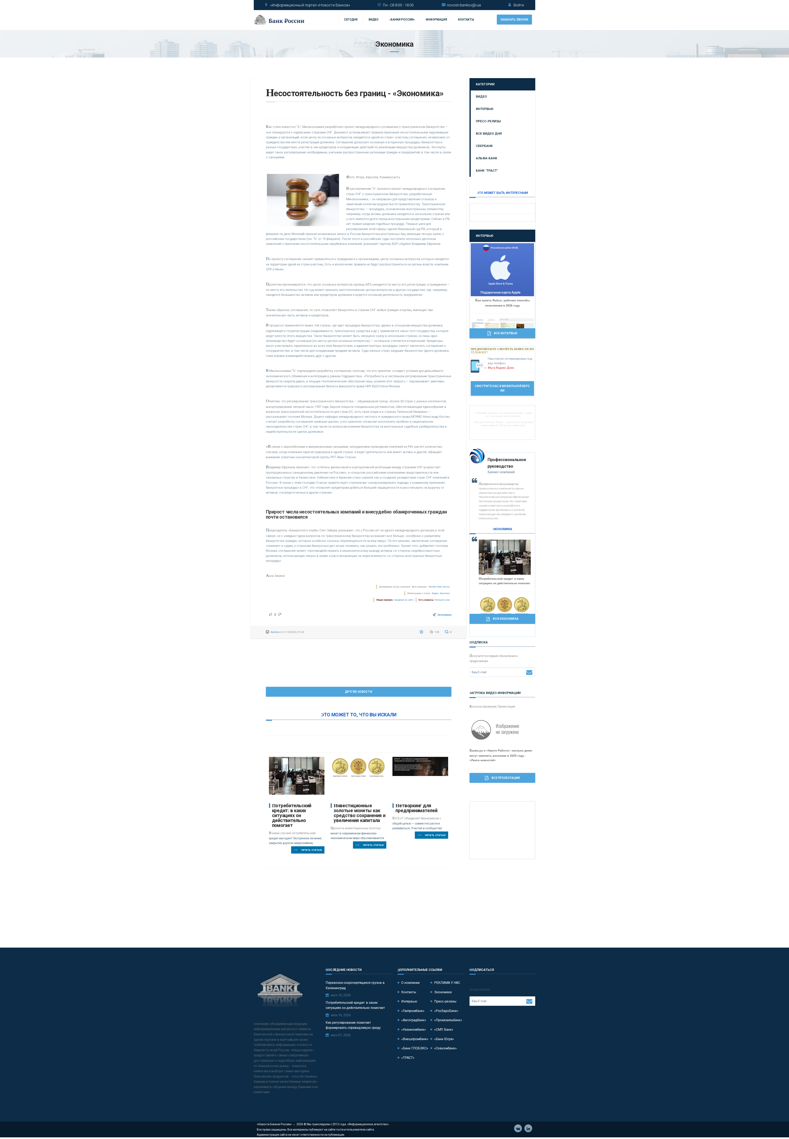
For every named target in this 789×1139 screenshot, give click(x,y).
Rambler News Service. (439, 586)
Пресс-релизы (488, 121)
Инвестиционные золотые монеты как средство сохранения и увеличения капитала (359, 813)
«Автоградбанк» (413, 1020)
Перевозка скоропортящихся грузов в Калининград (355, 985)
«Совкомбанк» (445, 1048)
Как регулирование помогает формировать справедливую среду (353, 1025)
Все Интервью (505, 333)
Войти (518, 5)
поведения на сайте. (403, 600)
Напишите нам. (442, 600)
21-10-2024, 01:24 (294, 632)
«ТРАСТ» (407, 1058)
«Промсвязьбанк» (448, 1020)
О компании (410, 983)
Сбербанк (484, 146)
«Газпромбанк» (412, 1011)
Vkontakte (518, 1128)
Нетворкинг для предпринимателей (416, 808)
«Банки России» (402, 19)
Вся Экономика (505, 618)
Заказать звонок (514, 19)
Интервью (484, 109)
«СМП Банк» (443, 1029)
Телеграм (528, 1128)
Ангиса (275, 632)
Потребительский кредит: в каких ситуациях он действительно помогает (291, 815)
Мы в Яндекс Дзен (501, 367)
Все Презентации (505, 777)
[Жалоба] (422, 632)
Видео (373, 19)
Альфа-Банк (486, 158)
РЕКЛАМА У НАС (447, 983)
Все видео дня (489, 133)
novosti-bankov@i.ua (464, 5)
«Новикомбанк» (413, 1029)
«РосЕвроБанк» (446, 1011)
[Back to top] (777, 1127)
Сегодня (351, 19)
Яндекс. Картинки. (441, 593)
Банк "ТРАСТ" (487, 170)
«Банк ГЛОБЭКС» (414, 1048)
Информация (436, 19)
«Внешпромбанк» (414, 1039)
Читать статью (311, 849)
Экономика (444, 614)
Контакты (466, 19)
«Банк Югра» (444, 1039)
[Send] (529, 672)
